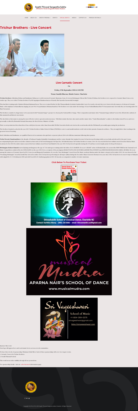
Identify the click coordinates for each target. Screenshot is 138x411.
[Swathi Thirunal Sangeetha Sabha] (53, 7)
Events (55, 17)
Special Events (64, 17)
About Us (33, 17)
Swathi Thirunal (44, 17)
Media (74, 17)
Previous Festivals (94, 17)
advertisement (25, 364)
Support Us (82, 17)
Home (26, 17)
